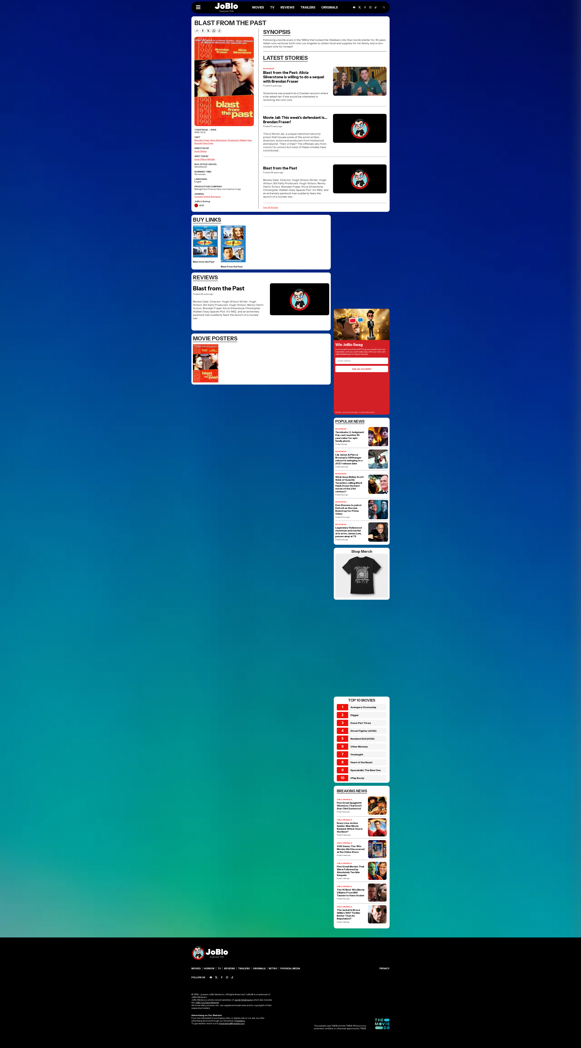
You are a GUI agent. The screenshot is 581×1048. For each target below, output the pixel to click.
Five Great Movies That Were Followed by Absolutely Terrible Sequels (350, 871)
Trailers (244, 968)
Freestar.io (240, 1020)
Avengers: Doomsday (363, 707)
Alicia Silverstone (218, 140)
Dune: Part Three (360, 722)
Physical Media (290, 968)
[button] (198, 7)
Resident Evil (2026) (362, 738)
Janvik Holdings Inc (243, 999)
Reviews (229, 968)
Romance (216, 196)
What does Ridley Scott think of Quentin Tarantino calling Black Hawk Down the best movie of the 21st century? (349, 484)
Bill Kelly (211, 159)
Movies (196, 968)
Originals (259, 968)
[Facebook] (222, 977)
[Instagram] (370, 7)
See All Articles (270, 207)
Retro (273, 968)
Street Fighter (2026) (363, 730)
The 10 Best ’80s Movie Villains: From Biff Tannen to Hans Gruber (350, 892)
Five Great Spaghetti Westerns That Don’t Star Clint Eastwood (349, 805)
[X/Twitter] (216, 977)
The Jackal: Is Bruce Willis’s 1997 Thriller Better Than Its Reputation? (348, 914)
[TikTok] (375, 7)
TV (219, 968)
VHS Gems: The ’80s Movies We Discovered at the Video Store (350, 849)
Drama (207, 196)
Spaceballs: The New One (365, 770)
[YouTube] (211, 977)
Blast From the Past (232, 266)
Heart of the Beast (361, 762)
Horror (209, 968)
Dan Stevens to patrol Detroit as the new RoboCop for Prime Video (348, 509)
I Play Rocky (357, 778)
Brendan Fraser (202, 140)
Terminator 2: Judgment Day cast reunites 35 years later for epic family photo (349, 436)
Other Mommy (359, 746)
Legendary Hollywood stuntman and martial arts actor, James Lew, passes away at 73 (348, 532)
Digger (354, 715)
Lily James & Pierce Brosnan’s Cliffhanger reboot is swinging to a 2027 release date (349, 459)
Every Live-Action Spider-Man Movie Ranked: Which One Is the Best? (350, 827)
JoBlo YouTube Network (207, 1002)
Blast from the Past (280, 168)
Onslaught (356, 754)
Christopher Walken (237, 140)
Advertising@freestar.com (232, 1023)
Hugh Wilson (200, 151)
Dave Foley (207, 143)
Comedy (198, 196)
